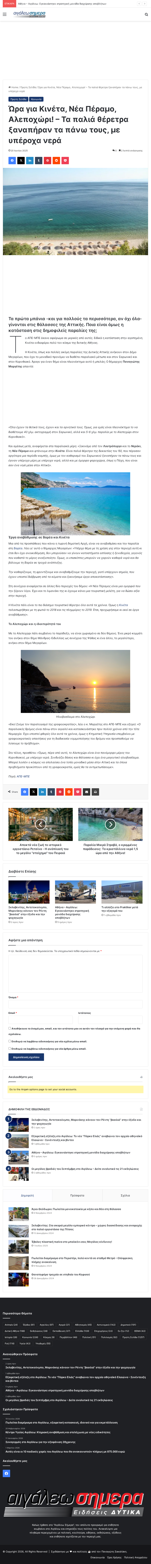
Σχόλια (125, 1195)
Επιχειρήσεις (103, 1331)
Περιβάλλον (68, 1337)
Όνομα (13, 997)
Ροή (9, 1343)
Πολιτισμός (109, 1337)
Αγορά (64, 1324)
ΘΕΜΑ (139, 1331)
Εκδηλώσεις (39, 1331)
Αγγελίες (47, 1324)
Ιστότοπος (84, 1012)
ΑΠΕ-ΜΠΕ (23, 776)
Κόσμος (49, 1337)
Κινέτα (123, 605)
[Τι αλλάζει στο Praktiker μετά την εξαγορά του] (122, 892)
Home (14, 87)
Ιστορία (11, 1337)
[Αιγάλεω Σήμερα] (29, 14)
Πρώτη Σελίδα (28, 87)
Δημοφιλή (27, 1195)
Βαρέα (18, 548)
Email (12, 1012)
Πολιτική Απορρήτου (135, 1557)
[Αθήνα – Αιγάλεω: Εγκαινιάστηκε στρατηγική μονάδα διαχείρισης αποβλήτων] (75, 892)
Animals (11, 1324)
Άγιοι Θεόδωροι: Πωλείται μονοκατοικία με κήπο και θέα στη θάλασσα (76, 1209)
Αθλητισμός (83, 1324)
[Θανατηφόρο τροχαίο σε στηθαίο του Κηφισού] (18, 1279)
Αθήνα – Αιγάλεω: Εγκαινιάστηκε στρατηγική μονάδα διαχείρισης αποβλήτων (80, 1152)
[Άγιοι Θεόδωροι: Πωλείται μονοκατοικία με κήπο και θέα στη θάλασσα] (18, 1214)
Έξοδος (29, 1324)
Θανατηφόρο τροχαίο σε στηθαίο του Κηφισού (60, 1274)
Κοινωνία (36, 99)
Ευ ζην (123, 1331)
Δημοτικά (128, 1324)
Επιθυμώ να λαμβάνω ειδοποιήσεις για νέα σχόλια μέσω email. (49, 1041)
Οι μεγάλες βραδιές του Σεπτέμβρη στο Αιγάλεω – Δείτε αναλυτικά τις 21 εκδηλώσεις (85, 1168)
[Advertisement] (75, 50)
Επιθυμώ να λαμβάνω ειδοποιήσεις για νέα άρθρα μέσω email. (49, 1048)
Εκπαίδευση (61, 1331)
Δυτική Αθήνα (15, 1331)
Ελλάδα (82, 1331)
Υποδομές (43, 1343)
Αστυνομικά (106, 1324)
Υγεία (25, 1343)
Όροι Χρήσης (114, 1557)
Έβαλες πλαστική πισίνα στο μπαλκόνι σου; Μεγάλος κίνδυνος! (71, 1241)
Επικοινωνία (98, 1557)
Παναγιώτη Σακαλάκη (114, 1551)
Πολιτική (89, 1337)
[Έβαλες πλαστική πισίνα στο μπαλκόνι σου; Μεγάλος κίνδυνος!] (18, 1247)
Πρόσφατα (77, 1195)
